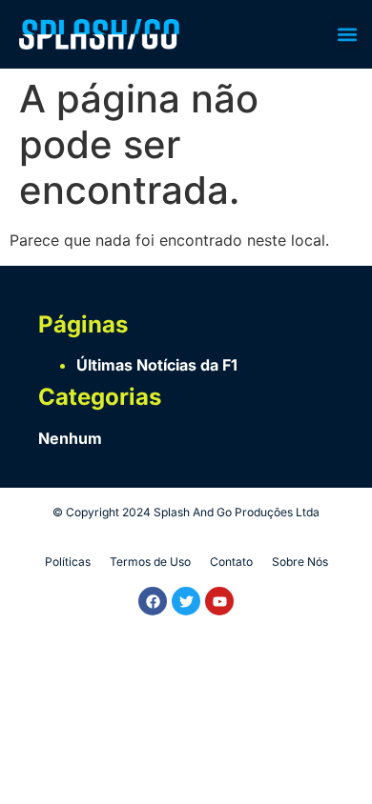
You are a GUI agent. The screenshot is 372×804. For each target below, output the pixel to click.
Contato (231, 561)
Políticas (68, 561)
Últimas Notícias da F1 (157, 364)
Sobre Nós (300, 561)
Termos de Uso (150, 561)
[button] (346, 34)
